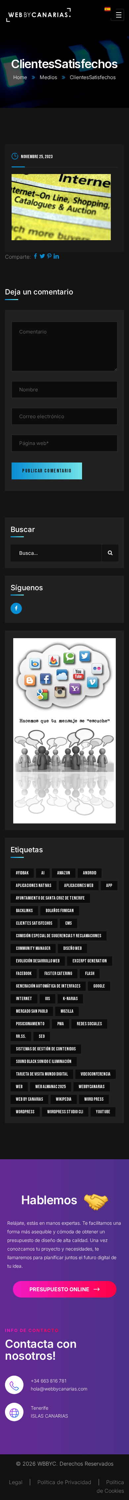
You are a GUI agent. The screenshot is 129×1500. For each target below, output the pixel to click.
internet (24, 998)
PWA (60, 1024)
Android (89, 873)
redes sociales (89, 1024)
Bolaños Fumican (60, 910)
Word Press (94, 1099)
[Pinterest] (49, 256)
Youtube (103, 1112)
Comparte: (18, 256)
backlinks (24, 910)
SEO (42, 1036)
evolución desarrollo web (38, 961)
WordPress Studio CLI (65, 1112)
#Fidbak (22, 873)
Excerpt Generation (89, 961)
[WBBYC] (38, 15)
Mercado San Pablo (32, 1011)
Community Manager (33, 948)
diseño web (72, 948)
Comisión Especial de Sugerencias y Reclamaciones (58, 936)
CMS (68, 923)
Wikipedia (63, 1099)
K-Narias (70, 998)
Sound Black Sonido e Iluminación (43, 1061)
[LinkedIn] (56, 256)
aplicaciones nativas (33, 885)
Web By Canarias (29, 1099)
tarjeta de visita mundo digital (42, 1074)
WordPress (25, 1112)
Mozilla (67, 1011)
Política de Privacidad (64, 1482)
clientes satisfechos (34, 923)
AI (42, 873)
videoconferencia (95, 1074)
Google (99, 986)
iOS (47, 998)
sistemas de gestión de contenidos (46, 1049)
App (109, 885)
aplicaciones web (78, 885)
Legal (15, 1482)
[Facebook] (35, 256)
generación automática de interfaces (48, 986)
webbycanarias (92, 1086)
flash (89, 973)
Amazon (63, 873)
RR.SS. (21, 1036)
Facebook (23, 973)
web (19, 1086)
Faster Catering (58, 973)
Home (20, 77)
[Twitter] (42, 256)
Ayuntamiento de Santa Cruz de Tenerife (50, 898)
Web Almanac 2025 (50, 1086)
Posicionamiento (30, 1024)
